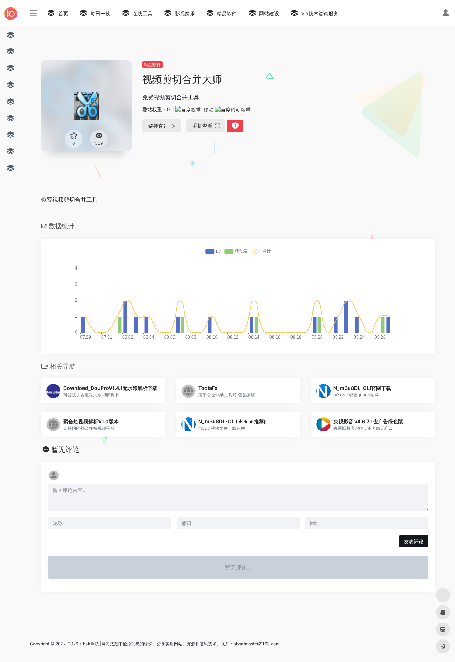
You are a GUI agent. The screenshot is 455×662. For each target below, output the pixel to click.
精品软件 (152, 64)
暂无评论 (65, 449)
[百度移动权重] (233, 109)
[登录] (445, 13)
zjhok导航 (89, 643)
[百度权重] (188, 109)
